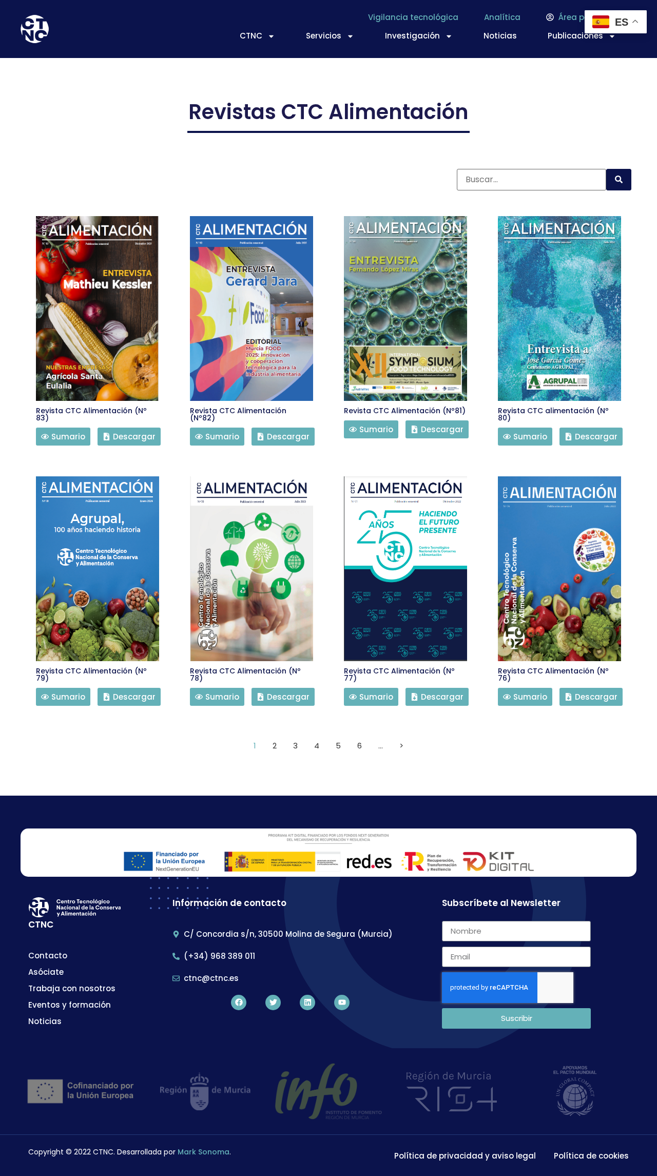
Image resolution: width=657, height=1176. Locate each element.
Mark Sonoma (203, 1152)
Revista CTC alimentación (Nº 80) (553, 414)
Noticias (500, 35)
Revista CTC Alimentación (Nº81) (405, 411)
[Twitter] (273, 1002)
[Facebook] (238, 1002)
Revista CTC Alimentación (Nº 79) (91, 674)
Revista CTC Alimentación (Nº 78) (245, 674)
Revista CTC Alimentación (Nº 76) (553, 674)
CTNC (251, 35)
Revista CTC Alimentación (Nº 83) (91, 414)
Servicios (323, 35)
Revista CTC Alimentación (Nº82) (238, 414)
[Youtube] (342, 1002)
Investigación (412, 35)
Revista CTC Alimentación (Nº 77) (399, 674)
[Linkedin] (307, 1002)
